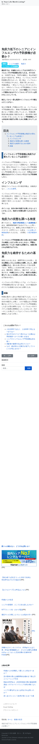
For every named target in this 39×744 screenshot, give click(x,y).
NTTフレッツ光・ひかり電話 (12, 610)
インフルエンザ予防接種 (10, 66)
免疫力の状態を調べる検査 (19, 141)
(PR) (33, 631)
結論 (11, 146)
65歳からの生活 (7, 600)
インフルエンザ (15, 138)
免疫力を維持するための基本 (20, 143)
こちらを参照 (11, 189)
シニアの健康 (14, 64)
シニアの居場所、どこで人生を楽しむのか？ (18, 605)
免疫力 (23, 64)
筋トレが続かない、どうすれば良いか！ (16, 546)
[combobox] (13, 368)
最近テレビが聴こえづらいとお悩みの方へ (17, 614)
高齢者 (4, 64)
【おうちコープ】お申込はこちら (14, 590)
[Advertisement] (19, 26)
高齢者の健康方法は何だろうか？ (18, 344)
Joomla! (4, 737)
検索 (3, 365)
